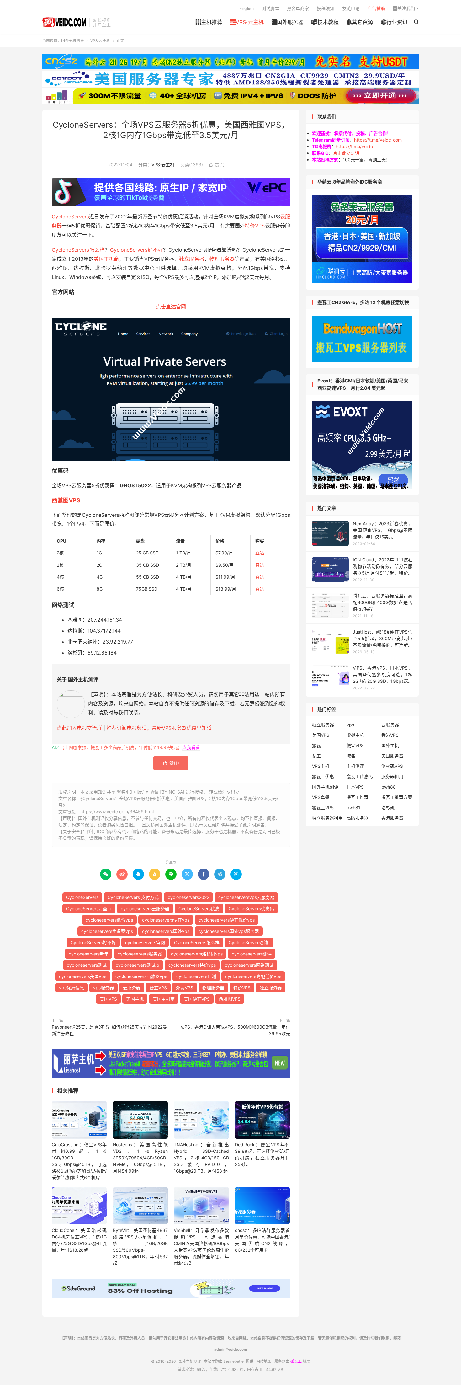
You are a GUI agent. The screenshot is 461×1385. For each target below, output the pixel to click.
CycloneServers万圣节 (89, 908)
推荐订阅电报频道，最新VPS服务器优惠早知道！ (162, 728)
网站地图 (263, 1361)
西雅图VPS (66, 500)
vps (350, 724)
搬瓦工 (318, 745)
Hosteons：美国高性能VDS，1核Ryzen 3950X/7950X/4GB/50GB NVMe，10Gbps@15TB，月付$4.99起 (140, 1158)
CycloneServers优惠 (199, 908)
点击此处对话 (346, 153)
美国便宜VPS (197, 999)
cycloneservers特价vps (192, 965)
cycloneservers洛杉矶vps (197, 953)
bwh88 (388, 786)
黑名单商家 (298, 8)
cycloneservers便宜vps (165, 919)
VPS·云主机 (247, 22)
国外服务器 (288, 22)
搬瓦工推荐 (357, 797)
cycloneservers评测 (196, 976)
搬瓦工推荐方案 (396, 797)
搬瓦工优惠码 (360, 776)
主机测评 (355, 766)
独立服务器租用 (327, 818)
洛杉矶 (388, 807)
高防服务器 (357, 818)
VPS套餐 (320, 797)
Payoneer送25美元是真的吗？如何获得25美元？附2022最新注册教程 (109, 1030)
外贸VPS (184, 987)
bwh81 (353, 807)
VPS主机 (320, 766)
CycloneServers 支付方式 (133, 897)
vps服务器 (103, 987)
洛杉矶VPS (392, 766)
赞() (217, 164)
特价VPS (255, 225)
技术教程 (325, 22)
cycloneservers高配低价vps (253, 976)
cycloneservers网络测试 (249, 965)
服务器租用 (392, 776)
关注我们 (404, 8)
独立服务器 (191, 259)
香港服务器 (392, 818)
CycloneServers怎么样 (78, 250)
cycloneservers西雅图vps (141, 976)
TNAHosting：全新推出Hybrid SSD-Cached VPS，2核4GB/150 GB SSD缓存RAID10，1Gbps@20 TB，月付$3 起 (201, 1158)
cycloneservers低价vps (109, 919)
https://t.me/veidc (354, 146)
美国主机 (135, 999)
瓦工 (316, 755)
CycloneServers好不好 (136, 250)
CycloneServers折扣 (249, 942)
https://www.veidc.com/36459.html (117, 811)
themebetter (234, 1361)
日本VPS (355, 786)
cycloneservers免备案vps (107, 931)
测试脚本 (270, 8)
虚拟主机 (355, 735)
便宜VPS (158, 987)
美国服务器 (392, 755)
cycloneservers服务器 (140, 953)
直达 (259, 552)
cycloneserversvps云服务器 (246, 897)
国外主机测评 (64, 22)
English (246, 8)
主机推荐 (209, 22)
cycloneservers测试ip (137, 965)
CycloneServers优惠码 (251, 908)
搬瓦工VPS (323, 807)
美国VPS (108, 999)
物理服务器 (222, 259)
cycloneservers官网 (145, 942)
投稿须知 (325, 8)
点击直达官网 (171, 306)
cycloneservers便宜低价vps (227, 919)
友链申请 (351, 8)
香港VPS (390, 735)
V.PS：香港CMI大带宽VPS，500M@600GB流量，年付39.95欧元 (235, 1030)
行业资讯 (394, 22)
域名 (351, 755)
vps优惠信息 (71, 987)
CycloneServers (70, 216)
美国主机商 (106, 259)
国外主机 (390, 745)
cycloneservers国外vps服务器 (229, 931)
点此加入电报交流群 (79, 728)
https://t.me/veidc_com (378, 139)
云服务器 (131, 987)
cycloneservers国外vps (165, 931)
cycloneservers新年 (89, 953)
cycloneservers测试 (87, 965)
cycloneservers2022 (188, 897)
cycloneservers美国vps (82, 976)
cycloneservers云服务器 (145, 908)
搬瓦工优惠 (323, 776)
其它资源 (360, 22)
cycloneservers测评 (252, 953)
